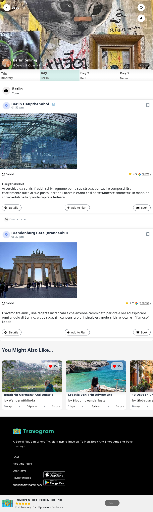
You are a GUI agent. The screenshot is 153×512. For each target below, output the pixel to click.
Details (13, 207)
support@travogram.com (27, 484)
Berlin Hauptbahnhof (30, 104)
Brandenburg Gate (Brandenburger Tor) (47, 233)
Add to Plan (78, 207)
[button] (20, 75)
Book (143, 207)
